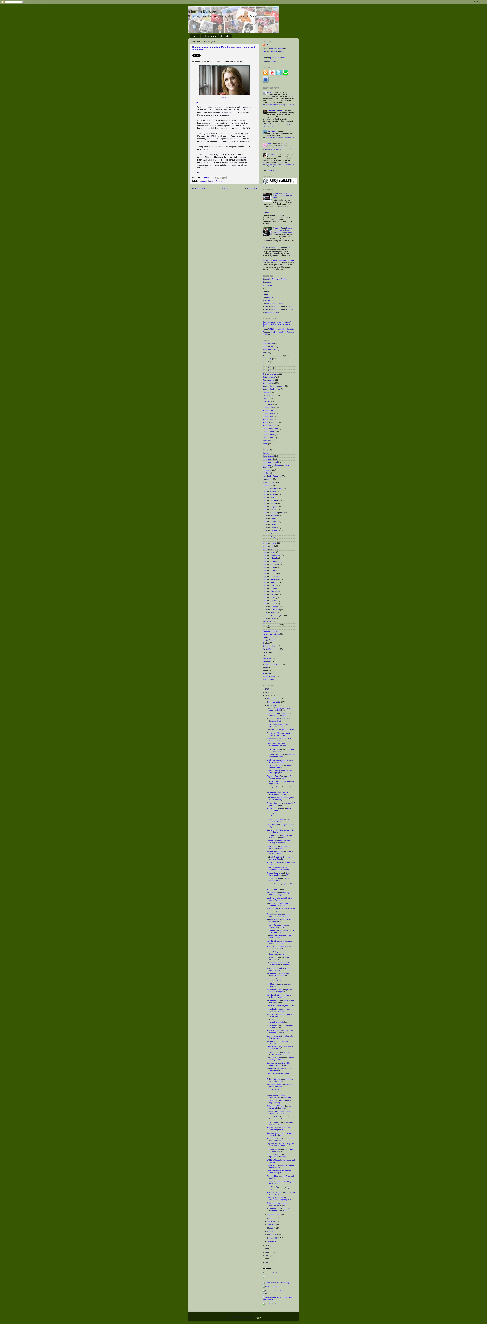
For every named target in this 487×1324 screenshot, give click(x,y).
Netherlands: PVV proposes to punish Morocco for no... (279, 974)
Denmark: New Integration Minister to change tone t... (281, 1150)
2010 (267, 1246)
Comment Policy (269, 62)
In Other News (209, 36)
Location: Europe (269, 522)
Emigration (267, 392)
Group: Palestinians (270, 429)
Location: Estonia (269, 519)
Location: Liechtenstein (272, 555)
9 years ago (288, 106)
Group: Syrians (269, 435)
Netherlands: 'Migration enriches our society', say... (280, 1091)
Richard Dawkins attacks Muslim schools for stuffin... (280, 1080)
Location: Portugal (270, 588)
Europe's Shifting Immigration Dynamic (278, 329)
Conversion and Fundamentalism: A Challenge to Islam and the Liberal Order (277, 324)
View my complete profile (273, 51)
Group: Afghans (269, 407)
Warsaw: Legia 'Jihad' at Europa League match (280, 1069)
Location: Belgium (270, 500)
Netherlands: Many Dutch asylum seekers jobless (280, 1048)
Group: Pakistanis (270, 425)
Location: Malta (269, 567)
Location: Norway (269, 582)
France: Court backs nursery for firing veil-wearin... (279, 766)
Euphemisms (268, 297)
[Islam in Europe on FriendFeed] (266, 82)
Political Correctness (271, 649)
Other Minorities (269, 646)
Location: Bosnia (269, 503)
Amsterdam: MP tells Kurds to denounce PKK (279, 720)
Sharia (265, 667)
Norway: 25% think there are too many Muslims (280, 788)
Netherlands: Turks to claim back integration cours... (280, 1026)
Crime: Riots (267, 371)
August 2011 (272, 1218)
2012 (267, 692)
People (265, 294)
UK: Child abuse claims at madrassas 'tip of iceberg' (278, 869)
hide (264, 447)
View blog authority (270, 1273)
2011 (267, 696)
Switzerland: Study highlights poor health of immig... (280, 1166)
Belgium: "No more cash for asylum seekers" (278, 958)
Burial (265, 353)
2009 (267, 1249)
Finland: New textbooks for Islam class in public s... (280, 920)
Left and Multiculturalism (272, 488)
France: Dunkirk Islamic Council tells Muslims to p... (279, 725)
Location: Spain (269, 604)
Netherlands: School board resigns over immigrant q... (281, 1001)
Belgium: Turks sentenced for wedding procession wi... (278, 1064)
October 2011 (273, 705)
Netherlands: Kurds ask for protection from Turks (277, 793)
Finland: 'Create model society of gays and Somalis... (280, 858)
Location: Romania (270, 591)
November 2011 (274, 702)
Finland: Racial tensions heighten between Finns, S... (280, 937)
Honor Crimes (268, 456)
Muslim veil (267, 637)
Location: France (269, 528)
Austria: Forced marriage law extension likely (278, 820)
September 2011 (274, 1215)
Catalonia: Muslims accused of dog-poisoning (279, 1102)
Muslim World (268, 640)
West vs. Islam (268, 679)
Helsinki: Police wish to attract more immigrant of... (279, 1129)
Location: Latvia (269, 552)
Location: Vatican (269, 619)
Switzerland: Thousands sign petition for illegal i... (278, 894)
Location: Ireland (269, 543)
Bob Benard (272, 131)
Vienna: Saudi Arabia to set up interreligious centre (279, 904)
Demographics (268, 380)
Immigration (267, 459)
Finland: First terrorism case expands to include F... (278, 1021)
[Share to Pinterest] (225, 177)
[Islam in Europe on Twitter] (279, 75)
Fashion (266, 398)
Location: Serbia (269, 598)
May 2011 (271, 1228)
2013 (267, 689)
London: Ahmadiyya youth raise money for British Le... (279, 709)
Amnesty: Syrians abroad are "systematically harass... (278, 1156)
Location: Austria (269, 494)
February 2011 (273, 1238)
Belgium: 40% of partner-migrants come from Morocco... (280, 1145)
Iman (269, 144)
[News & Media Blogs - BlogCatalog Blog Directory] (279, 1300)
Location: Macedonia (271, 564)
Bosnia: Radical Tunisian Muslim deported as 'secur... (280, 1032)
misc (264, 628)
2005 (267, 1262)
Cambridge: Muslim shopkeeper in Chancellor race (280, 931)
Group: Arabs (268, 410)
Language (267, 485)
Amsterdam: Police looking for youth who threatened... (279, 714)
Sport (265, 670)
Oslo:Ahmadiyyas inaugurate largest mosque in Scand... (278, 1188)
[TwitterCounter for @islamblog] (276, 1283)
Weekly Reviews (269, 676)
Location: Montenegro (271, 576)
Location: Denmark (215, 181)
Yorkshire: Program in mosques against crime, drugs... (279, 942)
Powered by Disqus (270, 170)
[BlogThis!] (218, 177)
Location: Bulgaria (270, 507)
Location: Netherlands (271, 579)
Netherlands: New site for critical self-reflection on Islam (283, 196)
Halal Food (267, 441)
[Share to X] (220, 177)
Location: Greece (269, 534)
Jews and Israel (269, 482)
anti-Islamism (268, 347)
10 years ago (278, 149)
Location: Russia (269, 595)
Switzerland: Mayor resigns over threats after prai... (280, 1086)
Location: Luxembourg (272, 561)
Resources (267, 282)
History (265, 450)
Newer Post (198, 188)
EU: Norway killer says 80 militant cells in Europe (280, 899)
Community (267, 359)
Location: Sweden (270, 607)
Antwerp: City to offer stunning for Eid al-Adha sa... (280, 1183)
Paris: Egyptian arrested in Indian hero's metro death (280, 1139)
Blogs (265, 288)
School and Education (271, 664)
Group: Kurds (268, 419)
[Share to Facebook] (223, 177)
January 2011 (273, 1241)
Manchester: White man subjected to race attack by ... (280, 799)
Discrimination (268, 383)
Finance (266, 401)
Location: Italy (268, 546)
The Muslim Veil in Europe (273, 303)
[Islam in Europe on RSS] (266, 75)
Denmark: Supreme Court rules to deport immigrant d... (280, 953)
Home (195, 36)
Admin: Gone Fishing (275, 889)
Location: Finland (269, 525)
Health (265, 444)
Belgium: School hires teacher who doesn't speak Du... (281, 1118)
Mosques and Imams (271, 631)
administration (268, 344)
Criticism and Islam (270, 374)
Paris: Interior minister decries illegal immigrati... (279, 1172)
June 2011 (271, 1225)
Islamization (267, 479)
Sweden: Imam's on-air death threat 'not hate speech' (278, 874)
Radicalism (267, 658)
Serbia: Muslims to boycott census (280, 1006)
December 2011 (274, 698)
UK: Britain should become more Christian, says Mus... (280, 761)
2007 (267, 1256)
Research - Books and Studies (275, 279)
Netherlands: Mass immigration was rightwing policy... (279, 991)
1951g (269, 92)
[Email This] (215, 177)
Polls (264, 655)
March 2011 (272, 1235)
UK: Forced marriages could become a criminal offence (278, 1053)
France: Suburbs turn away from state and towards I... (280, 1123)
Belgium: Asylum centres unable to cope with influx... (280, 1134)
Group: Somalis (269, 432)
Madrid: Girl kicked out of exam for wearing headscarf (280, 1059)
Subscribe (225, 36)
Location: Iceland (269, 540)
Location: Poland (269, 585)
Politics (265, 652)
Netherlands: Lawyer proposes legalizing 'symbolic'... (279, 1010)
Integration (203, 181)
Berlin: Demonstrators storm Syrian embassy (278, 1075)
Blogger (258, 1318)
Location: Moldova (270, 570)
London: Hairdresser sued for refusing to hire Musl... (278, 842)
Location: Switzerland (271, 610)
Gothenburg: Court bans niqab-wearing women (279, 739)
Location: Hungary (270, 537)
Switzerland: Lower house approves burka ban (277, 1204)
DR (196, 103)
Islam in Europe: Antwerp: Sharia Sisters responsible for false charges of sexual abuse (279, 105)
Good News (267, 404)
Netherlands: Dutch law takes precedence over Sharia (278, 1209)
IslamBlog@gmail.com (277, 48)
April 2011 (271, 1231)
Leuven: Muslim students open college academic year (279, 1112)
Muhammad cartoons (271, 634)
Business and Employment (273, 356)
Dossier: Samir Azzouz (272, 389)
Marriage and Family (271, 625)
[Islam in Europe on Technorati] (285, 75)
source (201, 172)
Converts (266, 362)
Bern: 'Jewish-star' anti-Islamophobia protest (276, 745)
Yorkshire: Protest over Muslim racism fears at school (279, 996)
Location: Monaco (270, 573)
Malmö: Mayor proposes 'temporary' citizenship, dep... (279, 1096)
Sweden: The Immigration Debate (280, 730)
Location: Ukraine (270, 613)
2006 (267, 1259)
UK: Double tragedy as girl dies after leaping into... (279, 772)
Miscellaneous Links (271, 313)
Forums (266, 213)
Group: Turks (268, 438)
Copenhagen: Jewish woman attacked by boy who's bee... (279, 915)
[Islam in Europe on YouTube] (272, 75)
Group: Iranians (269, 413)
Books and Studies (270, 350)
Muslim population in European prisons (278, 309)
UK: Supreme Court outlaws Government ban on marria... (279, 964)
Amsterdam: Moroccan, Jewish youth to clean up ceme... (279, 734)
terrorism (266, 673)
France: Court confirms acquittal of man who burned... (281, 804)
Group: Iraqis (268, 416)
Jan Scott (271, 154)
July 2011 (271, 1221)
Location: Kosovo (269, 549)
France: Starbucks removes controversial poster (278, 926)
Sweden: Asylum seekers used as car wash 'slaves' (280, 853)
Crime (265, 365)
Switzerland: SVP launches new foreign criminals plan (279, 1107)
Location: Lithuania (270, 558)
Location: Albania (269, 491)
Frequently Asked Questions (274, 58)
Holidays (266, 453)
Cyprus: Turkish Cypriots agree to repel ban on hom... (280, 831)
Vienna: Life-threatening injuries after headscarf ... (279, 969)
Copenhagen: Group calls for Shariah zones (278, 880)
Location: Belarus (269, 497)
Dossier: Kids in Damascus (273, 386)
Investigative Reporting (272, 476)
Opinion (266, 643)
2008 (267, 1252)
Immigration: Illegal (270, 462)
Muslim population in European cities (277, 247)
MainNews (267, 622)
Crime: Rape (268, 368)
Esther (268, 45)
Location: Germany (270, 531)
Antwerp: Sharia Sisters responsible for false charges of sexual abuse (283, 230)
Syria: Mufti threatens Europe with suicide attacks (280, 1015)
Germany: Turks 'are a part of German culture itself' (279, 777)
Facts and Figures (270, 395)
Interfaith (266, 473)
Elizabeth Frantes (274, 111)
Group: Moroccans (270, 422)
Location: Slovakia (270, 601)
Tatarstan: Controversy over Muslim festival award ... (278, 980)
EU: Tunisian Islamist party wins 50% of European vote (279, 836)
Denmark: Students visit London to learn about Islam (280, 756)
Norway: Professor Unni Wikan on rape (278, 260)
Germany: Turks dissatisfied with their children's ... (280, 1037)
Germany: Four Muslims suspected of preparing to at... (280, 1199)
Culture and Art (269, 377)
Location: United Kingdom (273, 616)
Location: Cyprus (269, 510)
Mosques (266, 300)
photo (224, 97)
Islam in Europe (202, 11)
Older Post (251, 188)
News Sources (268, 285)
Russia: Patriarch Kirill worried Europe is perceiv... (279, 947)
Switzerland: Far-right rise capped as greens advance (280, 847)
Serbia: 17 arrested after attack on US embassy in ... (280, 750)
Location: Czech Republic (273, 513)
